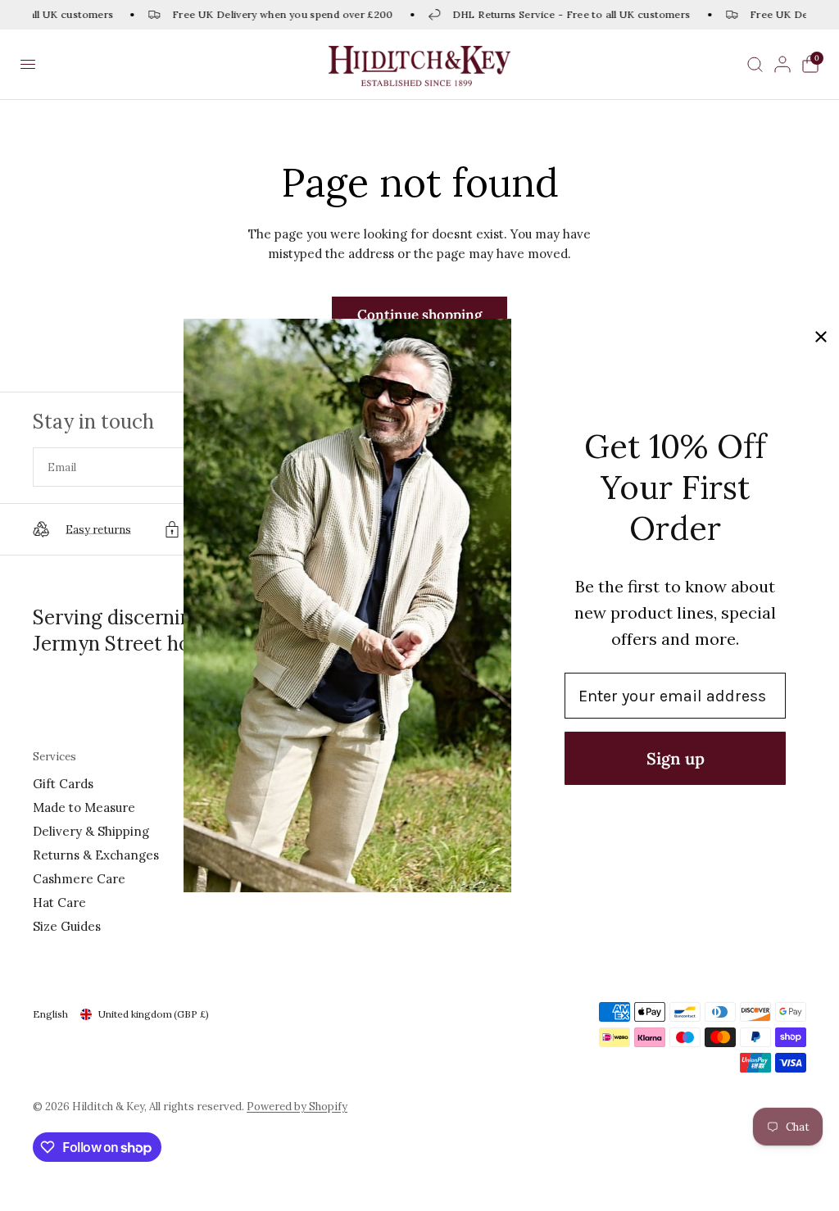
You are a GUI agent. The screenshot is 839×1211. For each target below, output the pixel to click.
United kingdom (153, 1014)
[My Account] (782, 64)
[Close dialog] (821, 336)
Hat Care (59, 902)
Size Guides (67, 926)
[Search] (755, 64)
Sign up (675, 758)
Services (54, 756)
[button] (28, 64)
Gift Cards (63, 783)
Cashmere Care (79, 879)
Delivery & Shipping (91, 831)
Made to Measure (84, 807)
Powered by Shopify (297, 1106)
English (50, 1014)
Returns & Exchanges (96, 855)
